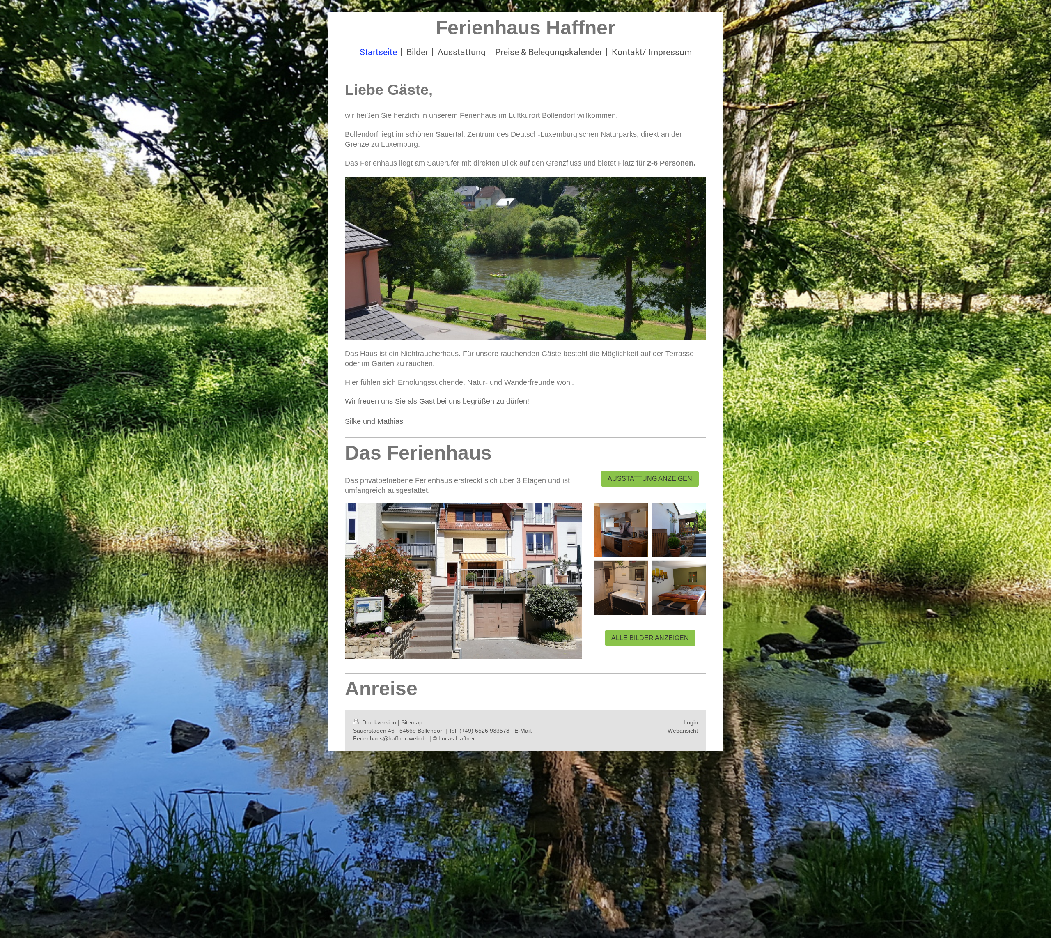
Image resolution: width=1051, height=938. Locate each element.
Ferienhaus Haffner (525, 28)
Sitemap (411, 722)
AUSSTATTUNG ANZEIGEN (650, 478)
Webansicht (683, 730)
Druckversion (379, 722)
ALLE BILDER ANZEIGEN (650, 638)
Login (691, 722)
